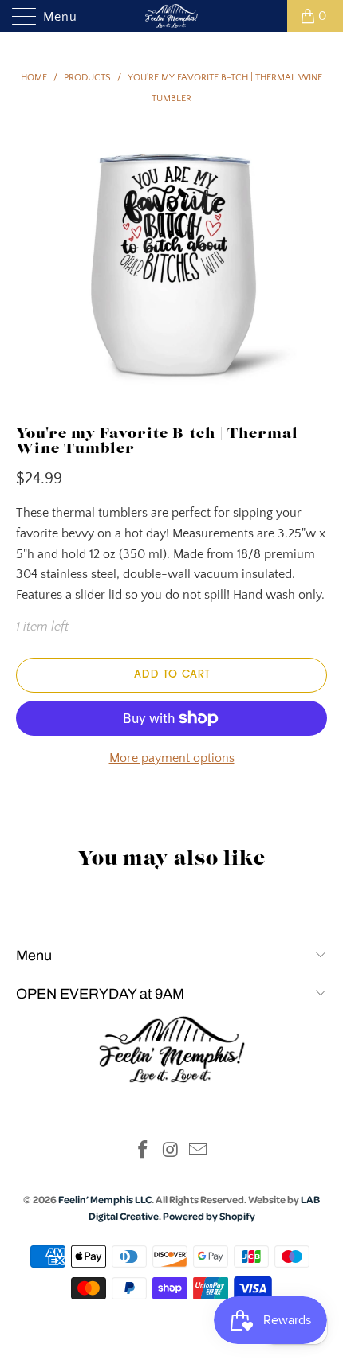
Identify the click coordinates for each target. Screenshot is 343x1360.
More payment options (172, 758)
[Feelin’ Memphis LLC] (172, 16)
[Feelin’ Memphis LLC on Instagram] (171, 1152)
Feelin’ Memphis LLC (105, 1199)
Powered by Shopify (209, 1216)
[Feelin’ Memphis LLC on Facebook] (143, 1152)
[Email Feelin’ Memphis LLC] (199, 1152)
